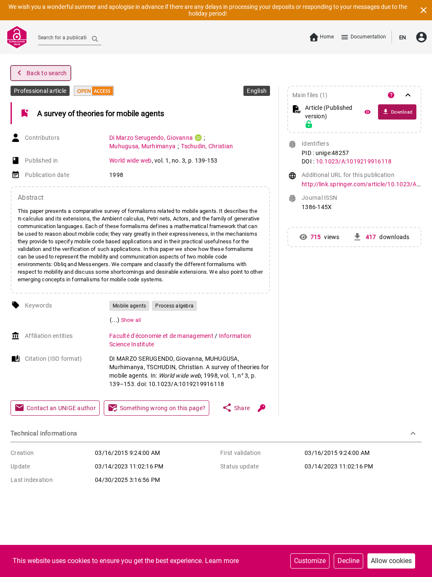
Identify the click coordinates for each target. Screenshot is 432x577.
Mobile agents (129, 306)
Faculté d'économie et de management (162, 335)
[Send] (95, 38)
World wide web (130, 160)
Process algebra (174, 306)
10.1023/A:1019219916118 (354, 161)
